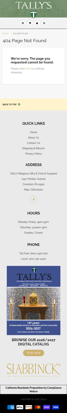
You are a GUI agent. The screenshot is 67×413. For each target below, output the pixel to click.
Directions (37, 189)
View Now (34, 353)
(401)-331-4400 (37, 258)
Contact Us (33, 143)
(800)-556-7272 (39, 253)
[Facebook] (33, 199)
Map (26, 189)
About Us (33, 137)
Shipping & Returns (33, 148)
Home (6, 33)
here (28, 68)
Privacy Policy (33, 153)
